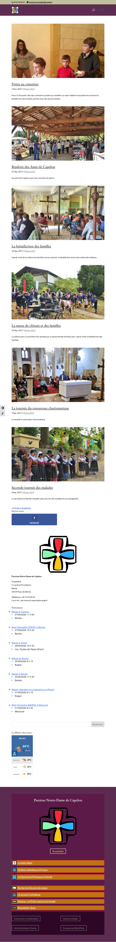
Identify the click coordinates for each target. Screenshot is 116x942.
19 (79, 237)
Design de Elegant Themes (25, 928)
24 (84, 316)
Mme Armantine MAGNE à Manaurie (30, 705)
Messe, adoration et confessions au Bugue (33, 689)
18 (77, 237)
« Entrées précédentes (21, 508)
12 (62, 237)
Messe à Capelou (20, 611)
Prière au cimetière (25, 84)
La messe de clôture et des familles (36, 325)
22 (79, 316)
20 (74, 316)
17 (74, 237)
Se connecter (58, 851)
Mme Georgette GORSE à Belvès (28, 627)
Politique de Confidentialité (26, 918)
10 (58, 237)
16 (72, 237)
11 (60, 237)
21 (77, 316)
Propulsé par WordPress (73, 928)
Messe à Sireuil (19, 642)
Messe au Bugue (20, 658)
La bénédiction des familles (31, 246)
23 (82, 316)
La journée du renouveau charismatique (40, 408)
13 (65, 237)
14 (67, 237)
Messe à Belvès (20, 674)
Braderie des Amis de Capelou (33, 166)
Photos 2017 (29, 89)
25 (86, 316)
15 (70, 237)
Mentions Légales (70, 918)
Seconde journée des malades (32, 487)
